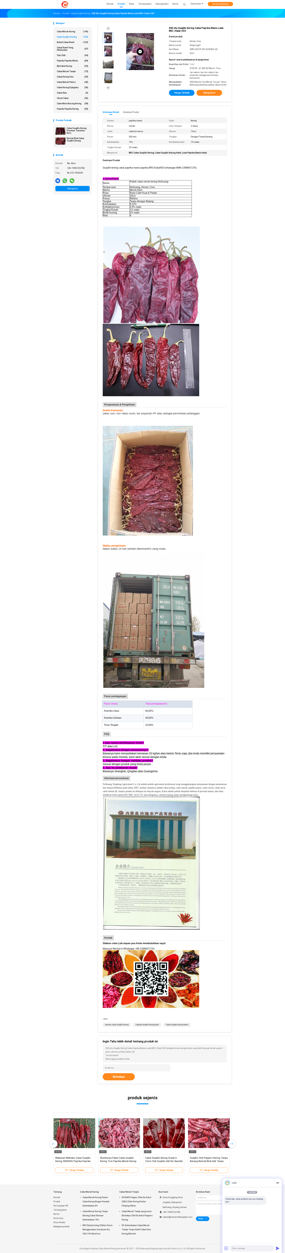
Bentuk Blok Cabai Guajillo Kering (75, 139)
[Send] (277, 1248)
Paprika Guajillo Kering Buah (147, 1025)
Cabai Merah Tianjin (72, 71)
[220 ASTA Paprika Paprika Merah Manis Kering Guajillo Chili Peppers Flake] (164, 1133)
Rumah (56, 1197)
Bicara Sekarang (220, 4)
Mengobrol (73, 188)
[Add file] (226, 1248)
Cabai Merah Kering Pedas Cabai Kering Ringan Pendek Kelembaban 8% (96, 1201)
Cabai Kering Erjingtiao (72, 87)
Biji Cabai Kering (72, 66)
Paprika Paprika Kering (72, 109)
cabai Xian (72, 93)
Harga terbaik (181, 92)
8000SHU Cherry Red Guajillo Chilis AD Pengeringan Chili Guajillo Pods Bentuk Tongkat (119, 1161)
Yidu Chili (72, 55)
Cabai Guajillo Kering (72, 37)
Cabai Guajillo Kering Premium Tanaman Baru (76, 130)
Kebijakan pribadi (61, 1226)
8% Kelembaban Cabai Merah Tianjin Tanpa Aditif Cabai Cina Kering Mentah (136, 1229)
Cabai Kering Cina (72, 77)
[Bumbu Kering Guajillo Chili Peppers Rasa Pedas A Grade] (209, 1133)
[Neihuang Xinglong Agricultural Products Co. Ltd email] (57, 180)
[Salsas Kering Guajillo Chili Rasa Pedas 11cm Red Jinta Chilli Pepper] (74, 1133)
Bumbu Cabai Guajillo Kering (117, 1025)
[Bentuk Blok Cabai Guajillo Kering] (60, 141)
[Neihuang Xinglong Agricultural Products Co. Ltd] (65, 4)
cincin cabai (72, 98)
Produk (56, 1201)
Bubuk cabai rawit (72, 42)
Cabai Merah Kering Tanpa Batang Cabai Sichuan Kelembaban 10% (95, 1215)
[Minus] (277, 1183)
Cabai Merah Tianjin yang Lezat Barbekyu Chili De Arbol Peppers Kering (137, 1215)
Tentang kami (60, 1210)
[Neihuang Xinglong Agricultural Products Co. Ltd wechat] (72, 180)
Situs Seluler (59, 1222)
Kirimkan (119, 1077)
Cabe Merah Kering (72, 31)
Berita (56, 1214)
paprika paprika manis (72, 60)
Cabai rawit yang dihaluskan (72, 48)
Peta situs (58, 1218)
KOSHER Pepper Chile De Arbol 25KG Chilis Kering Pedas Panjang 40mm (136, 1201)
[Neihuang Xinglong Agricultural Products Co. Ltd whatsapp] (64, 180)
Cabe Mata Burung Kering (72, 103)
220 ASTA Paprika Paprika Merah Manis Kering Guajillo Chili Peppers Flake (164, 1161)
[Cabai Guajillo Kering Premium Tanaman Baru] (60, 131)
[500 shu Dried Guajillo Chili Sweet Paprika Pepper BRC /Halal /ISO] (140, 51)
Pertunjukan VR (60, 1206)
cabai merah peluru (72, 82)
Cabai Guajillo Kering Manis (177, 1025)
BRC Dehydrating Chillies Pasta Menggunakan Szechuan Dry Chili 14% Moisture (98, 1229)
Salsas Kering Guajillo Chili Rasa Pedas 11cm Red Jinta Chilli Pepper (73, 1161)
